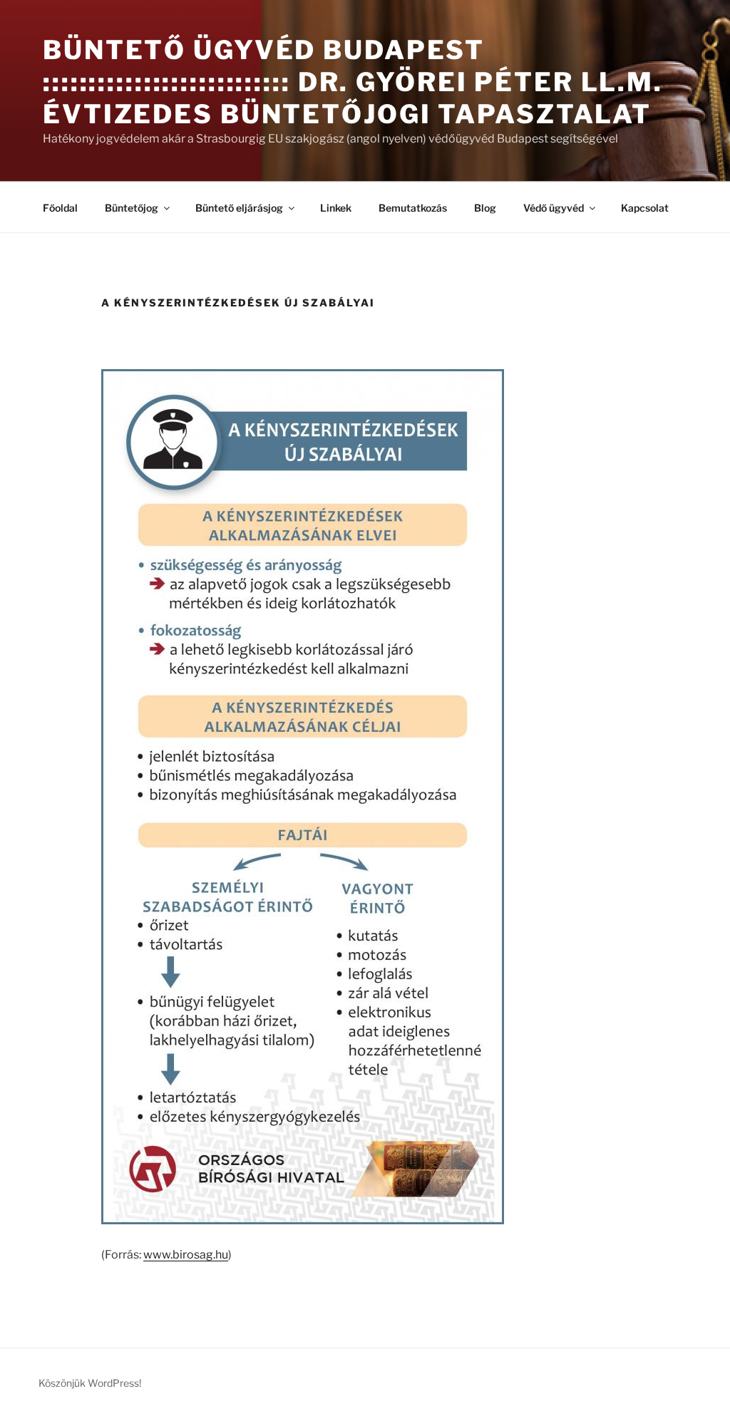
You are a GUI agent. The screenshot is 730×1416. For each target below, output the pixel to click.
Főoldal (60, 208)
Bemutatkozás (413, 208)
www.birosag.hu (185, 1254)
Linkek (335, 208)
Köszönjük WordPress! (89, 1383)
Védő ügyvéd (553, 208)
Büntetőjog (131, 208)
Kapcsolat (645, 208)
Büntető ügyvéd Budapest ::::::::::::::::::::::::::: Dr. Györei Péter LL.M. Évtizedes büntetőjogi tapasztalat (353, 82)
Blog (485, 208)
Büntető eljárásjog (239, 208)
